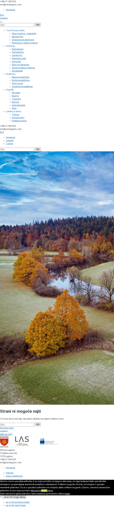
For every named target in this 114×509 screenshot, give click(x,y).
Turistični (16, 99)
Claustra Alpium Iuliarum (23, 68)
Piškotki (10, 473)
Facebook (10, 10)
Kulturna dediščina (21, 80)
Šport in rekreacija (20, 65)
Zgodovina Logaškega (22, 86)
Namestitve (17, 36)
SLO (2, 15)
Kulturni (15, 102)
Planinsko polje (19, 58)
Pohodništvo (18, 52)
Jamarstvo (17, 55)
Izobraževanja (18, 105)
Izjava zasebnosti (14, 476)
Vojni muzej (17, 83)
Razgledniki (17, 71)
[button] (18, 502)
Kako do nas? (6, 434)
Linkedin (10, 140)
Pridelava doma (19, 121)
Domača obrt (18, 117)
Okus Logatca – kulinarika (24, 33)
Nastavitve (36, 490)
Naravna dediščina (20, 77)
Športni (15, 96)
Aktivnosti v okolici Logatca (25, 43)
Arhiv (14, 108)
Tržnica (15, 114)
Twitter (9, 143)
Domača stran (7, 428)
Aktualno (16, 93)
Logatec (4, 18)
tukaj (67, 494)
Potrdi (44, 490)
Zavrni (50, 490)
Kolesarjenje (17, 49)
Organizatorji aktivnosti (23, 40)
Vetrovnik (16, 61)
